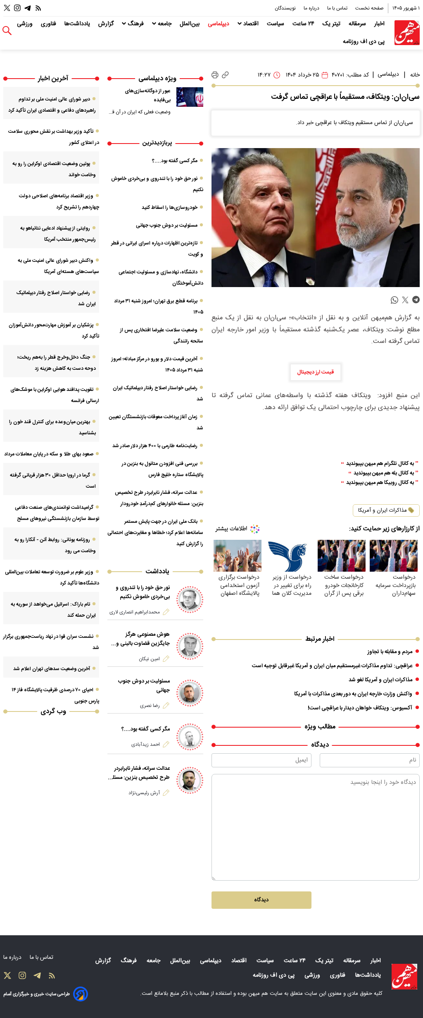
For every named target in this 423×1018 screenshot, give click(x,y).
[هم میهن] (407, 33)
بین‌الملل (190, 24)
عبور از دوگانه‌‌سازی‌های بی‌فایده (148, 95)
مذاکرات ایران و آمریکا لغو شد (380, 680)
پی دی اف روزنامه (364, 42)
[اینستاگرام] (17, 8)
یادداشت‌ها (78, 24)
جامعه (164, 24)
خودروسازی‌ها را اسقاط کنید (169, 208)
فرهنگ (135, 24)
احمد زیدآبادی (145, 744)
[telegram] (416, 300)
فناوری (49, 24)
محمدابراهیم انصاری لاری (134, 612)
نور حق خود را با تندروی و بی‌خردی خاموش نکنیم (143, 592)
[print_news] (215, 75)
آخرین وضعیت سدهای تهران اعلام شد (51, 669)
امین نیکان (149, 659)
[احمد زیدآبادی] (189, 736)
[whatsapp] (394, 300)
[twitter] (405, 300)
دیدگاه (261, 900)
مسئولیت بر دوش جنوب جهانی (166, 225)
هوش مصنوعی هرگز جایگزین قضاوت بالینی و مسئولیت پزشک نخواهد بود (140, 639)
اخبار (380, 24)
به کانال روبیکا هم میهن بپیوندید (380, 483)
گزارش (106, 24)
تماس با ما (338, 8)
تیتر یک (332, 24)
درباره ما (312, 8)
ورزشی (25, 24)
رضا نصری (150, 706)
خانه (415, 75)
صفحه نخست (369, 8)
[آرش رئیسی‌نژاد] (189, 780)
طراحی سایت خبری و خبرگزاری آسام (36, 994)
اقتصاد (251, 24)
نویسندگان (286, 8)
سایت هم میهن (265, 993)
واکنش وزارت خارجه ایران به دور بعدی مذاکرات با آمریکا (353, 694)
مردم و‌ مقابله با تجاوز (390, 651)
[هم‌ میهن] (404, 976)
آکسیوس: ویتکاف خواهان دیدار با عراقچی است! (360, 708)
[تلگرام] (27, 8)
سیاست (276, 24)
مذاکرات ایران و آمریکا (382, 510)
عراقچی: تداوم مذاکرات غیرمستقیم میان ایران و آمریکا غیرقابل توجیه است (332, 666)
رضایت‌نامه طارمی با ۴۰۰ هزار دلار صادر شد (154, 446)
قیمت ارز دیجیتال (315, 372)
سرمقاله (358, 24)
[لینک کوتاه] (225, 75)
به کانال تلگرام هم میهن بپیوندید (380, 464)
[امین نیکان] (189, 646)
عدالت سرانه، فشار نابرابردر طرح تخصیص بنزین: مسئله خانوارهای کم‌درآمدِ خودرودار (140, 773)
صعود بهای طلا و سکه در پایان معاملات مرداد (48, 454)
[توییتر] (7, 8)
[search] (7, 31)
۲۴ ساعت (304, 24)
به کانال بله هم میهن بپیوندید (384, 473)
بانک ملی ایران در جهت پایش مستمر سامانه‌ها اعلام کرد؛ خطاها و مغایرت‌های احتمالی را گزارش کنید (155, 532)
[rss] (38, 8)
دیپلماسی (219, 24)
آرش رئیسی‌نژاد (144, 793)
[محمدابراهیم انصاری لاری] (189, 599)
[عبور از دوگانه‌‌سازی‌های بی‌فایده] (189, 97)
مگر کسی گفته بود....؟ (174, 161)
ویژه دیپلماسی (157, 78)
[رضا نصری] (189, 693)
